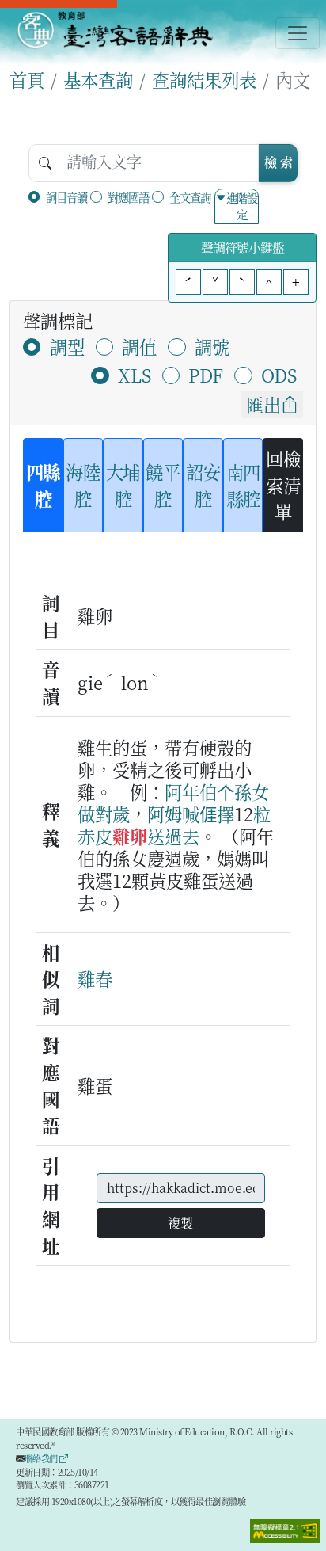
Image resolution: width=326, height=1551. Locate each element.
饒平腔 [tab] (163, 485)
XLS (134, 374)
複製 (180, 1223)
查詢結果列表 (204, 79)
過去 (182, 835)
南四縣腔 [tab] (243, 485)
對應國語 (128, 197)
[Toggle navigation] (297, 33)
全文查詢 (189, 197)
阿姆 (164, 813)
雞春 (95, 978)
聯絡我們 (42, 1458)
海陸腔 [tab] (83, 485)
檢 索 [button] (278, 162)
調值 (139, 346)
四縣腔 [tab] (43, 485)
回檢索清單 (283, 484)
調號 (212, 346)
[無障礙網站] (285, 1529)
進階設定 (241, 206)
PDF (205, 374)
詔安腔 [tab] (203, 485)
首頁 (26, 79)
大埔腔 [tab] (123, 485)
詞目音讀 (66, 197)
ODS (279, 374)
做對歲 (104, 813)
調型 (67, 346)
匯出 (263, 404)
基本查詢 (98, 79)
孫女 (251, 791)
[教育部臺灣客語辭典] (114, 30)
